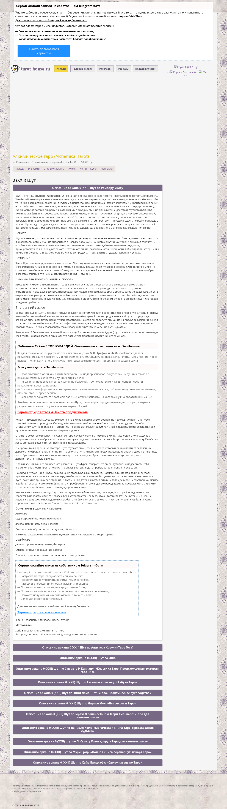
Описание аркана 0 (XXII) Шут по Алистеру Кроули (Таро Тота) (87, 647)
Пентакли (107, 168)
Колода (19, 168)
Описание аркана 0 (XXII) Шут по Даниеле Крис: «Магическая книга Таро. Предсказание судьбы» (88, 729)
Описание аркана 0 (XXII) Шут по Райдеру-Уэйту (87, 188)
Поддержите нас (145, 68)
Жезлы (72, 168)
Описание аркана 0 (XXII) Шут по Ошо (88, 658)
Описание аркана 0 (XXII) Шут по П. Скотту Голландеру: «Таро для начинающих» (88, 741)
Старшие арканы (54, 168)
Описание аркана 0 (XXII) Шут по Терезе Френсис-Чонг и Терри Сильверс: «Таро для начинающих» (87, 715)
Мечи (83, 168)
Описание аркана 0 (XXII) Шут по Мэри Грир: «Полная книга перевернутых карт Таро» (88, 752)
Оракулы (123, 68)
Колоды (61, 68)
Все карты (34, 168)
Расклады (105, 68)
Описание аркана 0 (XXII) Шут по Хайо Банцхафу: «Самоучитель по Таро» (87, 762)
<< (168, 72)
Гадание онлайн (83, 68)
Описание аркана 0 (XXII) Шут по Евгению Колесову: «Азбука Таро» (87, 682)
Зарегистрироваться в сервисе (41, 612)
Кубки (93, 168)
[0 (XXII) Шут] (186, 67)
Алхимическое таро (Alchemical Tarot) (51, 156)
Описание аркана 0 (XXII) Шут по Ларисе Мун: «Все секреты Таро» (87, 703)
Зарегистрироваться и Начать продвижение (52, 412)
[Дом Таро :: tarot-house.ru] (31, 69)
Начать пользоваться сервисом (44, 51)
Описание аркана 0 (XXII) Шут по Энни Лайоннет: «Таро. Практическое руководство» (87, 693)
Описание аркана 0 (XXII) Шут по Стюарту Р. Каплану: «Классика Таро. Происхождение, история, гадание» (87, 670)
